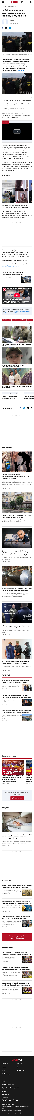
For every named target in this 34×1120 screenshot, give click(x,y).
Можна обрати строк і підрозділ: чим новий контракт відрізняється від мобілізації (17, 887)
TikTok (15, 313)
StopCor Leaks (7, 947)
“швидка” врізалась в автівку (11, 266)
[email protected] (16, 1113)
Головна (4, 6)
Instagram (10, 313)
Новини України (12, 6)
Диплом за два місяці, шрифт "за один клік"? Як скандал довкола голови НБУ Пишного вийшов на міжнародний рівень (16, 553)
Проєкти (4, 1064)
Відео (18, 1064)
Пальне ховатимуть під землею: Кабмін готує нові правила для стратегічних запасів (17, 590)
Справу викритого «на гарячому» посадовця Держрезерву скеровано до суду (11, 399)
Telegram (16, 311)
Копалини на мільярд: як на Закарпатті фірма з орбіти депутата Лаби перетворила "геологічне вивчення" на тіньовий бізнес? (16, 970)
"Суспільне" (21, 70)
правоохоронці (6, 320)
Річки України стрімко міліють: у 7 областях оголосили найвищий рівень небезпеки (16, 712)
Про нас (4, 1081)
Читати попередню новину (9, 393)
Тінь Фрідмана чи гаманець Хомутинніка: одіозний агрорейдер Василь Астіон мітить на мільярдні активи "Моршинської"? (16, 954)
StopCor (12, 20)
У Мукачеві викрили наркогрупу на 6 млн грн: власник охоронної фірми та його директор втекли (16, 918)
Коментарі (8, 408)
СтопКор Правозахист (8, 1084)
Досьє (3, 1070)
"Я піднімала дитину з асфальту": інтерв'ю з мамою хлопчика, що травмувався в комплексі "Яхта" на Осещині (17, 837)
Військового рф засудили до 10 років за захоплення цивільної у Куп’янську (15, 627)
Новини (4, 1067)
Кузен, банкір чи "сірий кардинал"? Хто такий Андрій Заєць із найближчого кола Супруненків (16, 985)
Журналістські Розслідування (10, 1088)
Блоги (19, 1067)
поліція (30, 320)
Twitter (5, 313)
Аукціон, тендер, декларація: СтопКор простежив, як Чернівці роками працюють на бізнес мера (16, 697)
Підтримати (18, 798)
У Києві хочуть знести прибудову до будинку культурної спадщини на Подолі (17, 516)
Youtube (27, 311)
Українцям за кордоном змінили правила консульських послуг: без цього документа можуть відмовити (16, 903)
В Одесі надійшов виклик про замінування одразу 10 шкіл (13, 273)
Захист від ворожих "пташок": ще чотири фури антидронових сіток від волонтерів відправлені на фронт (12, 779)
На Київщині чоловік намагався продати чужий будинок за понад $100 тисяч (15, 663)
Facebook (22, 311)
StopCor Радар (6, 1074)
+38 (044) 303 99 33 (17, 938)
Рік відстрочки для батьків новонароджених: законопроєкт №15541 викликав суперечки (16, 476)
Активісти (4, 1091)
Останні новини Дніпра (19, 320)
